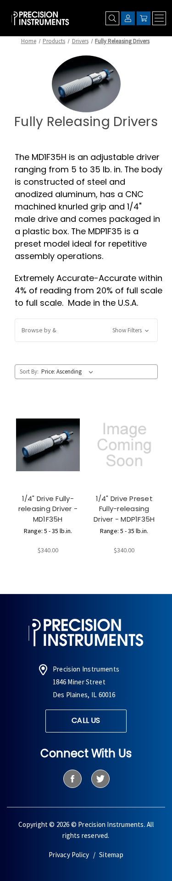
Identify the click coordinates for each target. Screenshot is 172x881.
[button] (86, 330)
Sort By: (29, 371)
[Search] (112, 18)
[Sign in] (128, 18)
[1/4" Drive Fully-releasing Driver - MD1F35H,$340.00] (48, 445)
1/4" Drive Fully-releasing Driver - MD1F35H (48, 509)
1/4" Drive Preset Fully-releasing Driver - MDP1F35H (124, 509)
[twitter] (100, 779)
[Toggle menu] (159, 18)
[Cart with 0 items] (143, 18)
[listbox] (69, 372)
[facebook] (72, 779)
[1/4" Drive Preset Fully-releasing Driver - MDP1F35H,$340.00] (124, 445)
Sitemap (111, 854)
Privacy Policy (69, 854)
